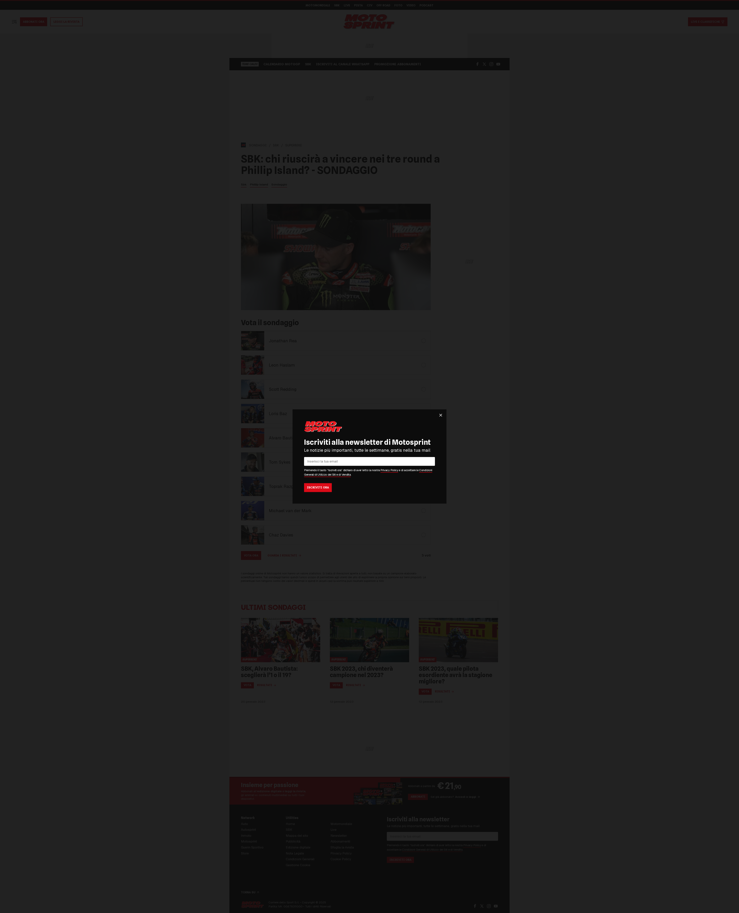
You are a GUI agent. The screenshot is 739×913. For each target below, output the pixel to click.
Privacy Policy (389, 470)
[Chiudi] (441, 415)
